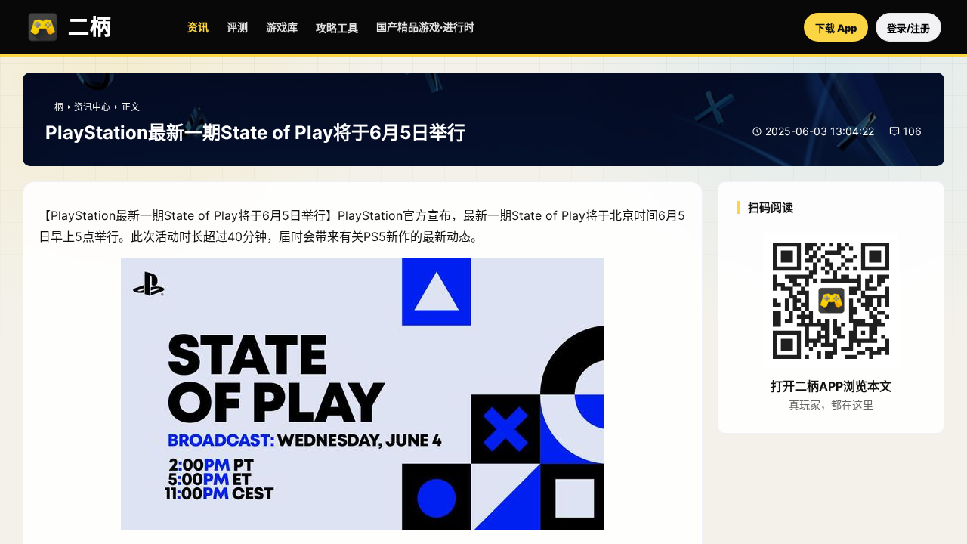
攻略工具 (337, 27)
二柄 (54, 107)
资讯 (198, 26)
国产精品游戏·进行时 (425, 26)
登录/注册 (908, 28)
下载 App (836, 28)
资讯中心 (92, 107)
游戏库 (282, 26)
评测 (237, 26)
